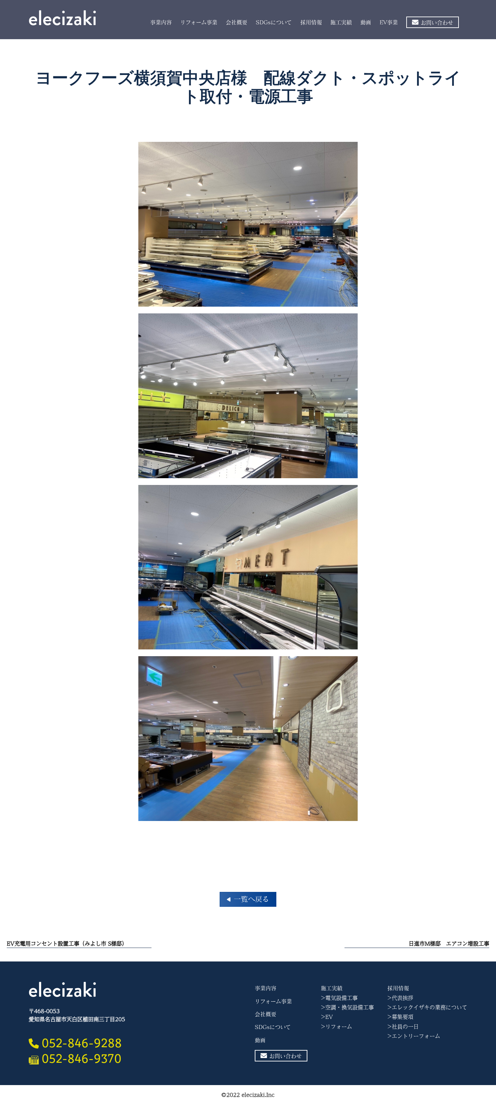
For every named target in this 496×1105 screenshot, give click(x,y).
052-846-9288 (82, 1041)
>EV (327, 1017)
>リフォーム (336, 1027)
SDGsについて (274, 22)
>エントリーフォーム (413, 1036)
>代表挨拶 (400, 998)
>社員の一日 (403, 1027)
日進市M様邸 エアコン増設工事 (449, 943)
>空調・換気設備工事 (347, 1007)
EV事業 (389, 22)
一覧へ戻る (251, 899)
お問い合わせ (437, 22)
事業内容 (161, 22)
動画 (365, 22)
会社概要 (236, 22)
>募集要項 (400, 1017)
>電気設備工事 (339, 998)
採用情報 (311, 22)
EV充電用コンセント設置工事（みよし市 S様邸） (67, 943)
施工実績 (341, 22)
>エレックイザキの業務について (427, 1007)
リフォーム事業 (198, 22)
